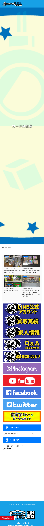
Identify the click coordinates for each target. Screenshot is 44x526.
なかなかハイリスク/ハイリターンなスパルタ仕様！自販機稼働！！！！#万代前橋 (31, 293)
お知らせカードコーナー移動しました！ (12, 271)
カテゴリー (8, 434)
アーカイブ (8, 446)
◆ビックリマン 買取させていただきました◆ (31, 271)
